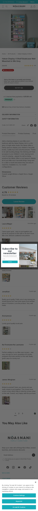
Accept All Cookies (19, 507)
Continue (10, 261)
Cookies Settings (19, 495)
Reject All (19, 501)
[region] (19, 495)
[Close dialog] (36, 245)
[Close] (35, 482)
